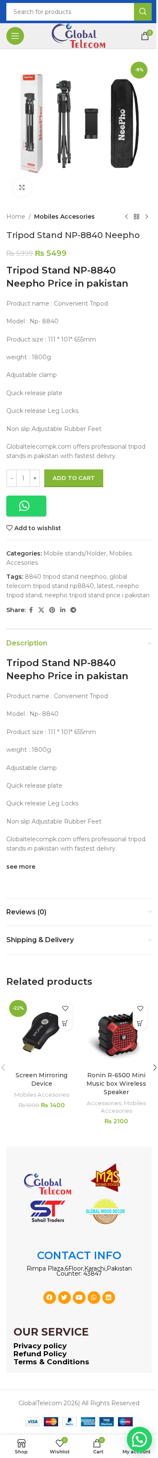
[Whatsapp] (94, 1297)
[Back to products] (136, 216)
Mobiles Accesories (64, 216)
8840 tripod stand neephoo (66, 576)
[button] (26, 506)
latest (105, 586)
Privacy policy (40, 1345)
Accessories (104, 1103)
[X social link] (41, 610)
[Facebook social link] (31, 610)
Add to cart (74, 477)
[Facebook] (49, 1297)
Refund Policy (40, 1354)
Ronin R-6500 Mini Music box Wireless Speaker (116, 1083)
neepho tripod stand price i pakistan (97, 595)
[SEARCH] (143, 12)
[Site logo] (79, 35)
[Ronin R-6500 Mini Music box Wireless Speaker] (116, 1032)
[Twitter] (64, 1297)
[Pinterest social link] (52, 610)
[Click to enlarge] (22, 187)
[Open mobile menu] (15, 35)
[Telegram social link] (73, 610)
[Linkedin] (108, 1297)
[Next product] (147, 216)
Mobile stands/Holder (74, 553)
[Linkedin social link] (63, 610)
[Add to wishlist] (65, 1008)
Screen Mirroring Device (41, 1079)
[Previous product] (126, 216)
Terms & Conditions (51, 1362)
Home (15, 216)
